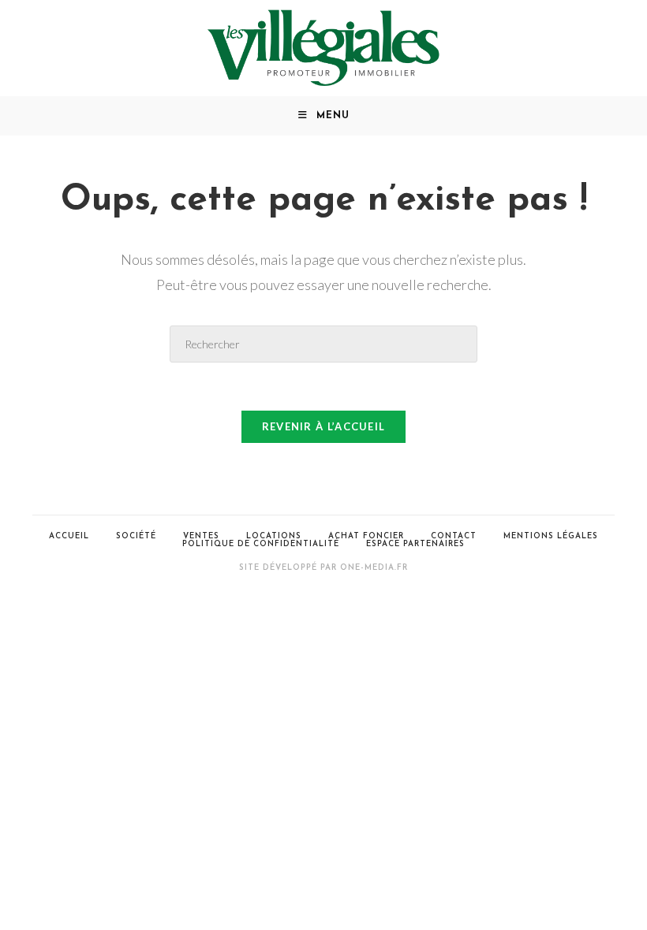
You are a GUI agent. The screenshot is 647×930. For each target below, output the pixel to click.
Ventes (201, 536)
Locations (273, 536)
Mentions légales (550, 536)
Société (136, 536)
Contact (454, 536)
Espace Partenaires (415, 544)
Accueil (69, 536)
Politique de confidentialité (260, 544)
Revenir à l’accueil (324, 426)
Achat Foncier (366, 536)
